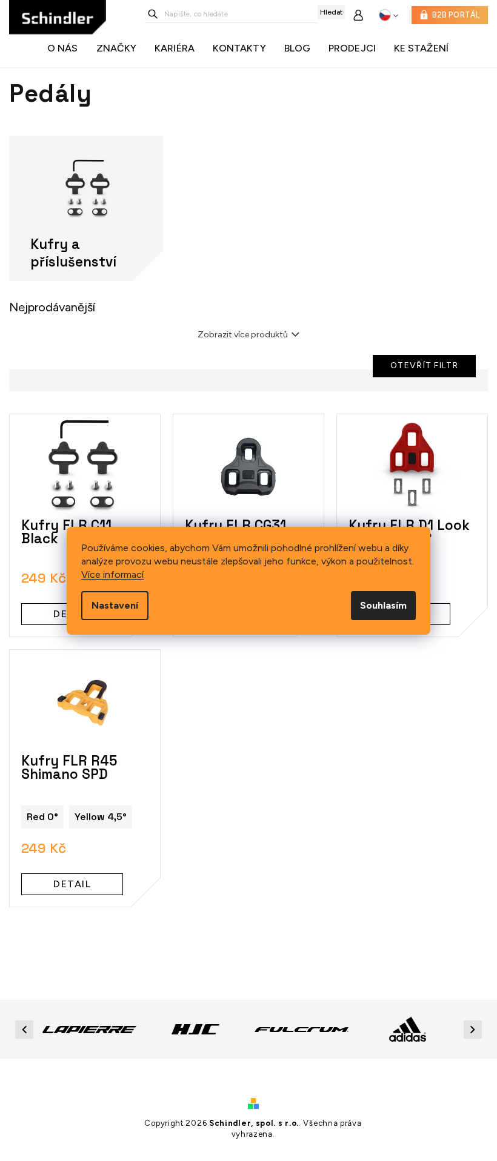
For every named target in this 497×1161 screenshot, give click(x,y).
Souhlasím (383, 605)
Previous (26, 1029)
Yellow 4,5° (101, 816)
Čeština (389, 15)
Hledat (331, 12)
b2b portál (456, 14)
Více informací (112, 574)
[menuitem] (65, 48)
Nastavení (115, 605)
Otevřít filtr (424, 365)
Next (474, 1029)
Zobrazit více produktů (243, 334)
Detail (72, 884)
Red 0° (42, 816)
